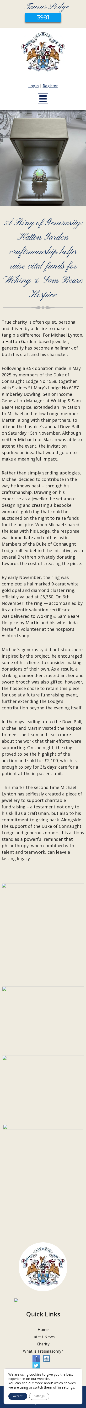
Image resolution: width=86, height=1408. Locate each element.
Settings (39, 1396)
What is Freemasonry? (43, 1351)
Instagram (46, 1358)
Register (50, 85)
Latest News (43, 1336)
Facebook (36, 1358)
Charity (43, 1344)
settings (68, 1387)
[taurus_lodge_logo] (43, 53)
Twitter (36, 1365)
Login (33, 85)
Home (43, 1329)
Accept (17, 1396)
